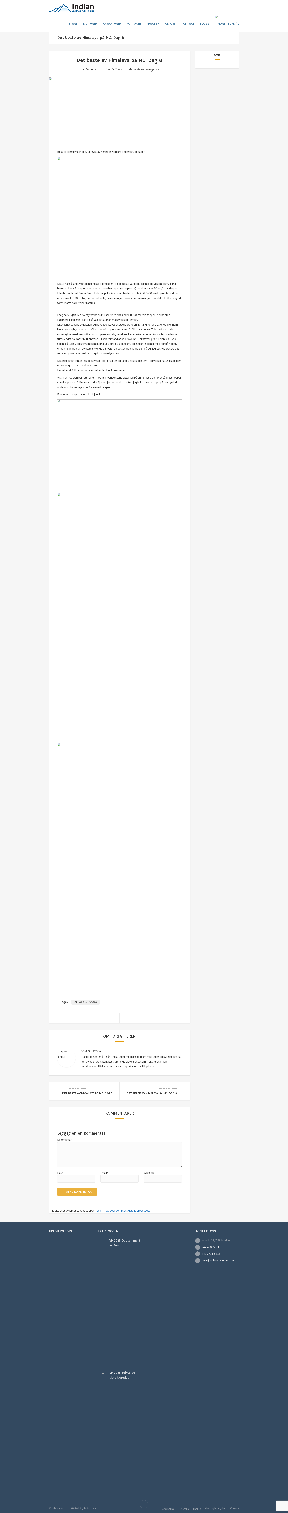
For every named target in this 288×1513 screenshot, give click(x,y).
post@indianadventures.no (218, 1260)
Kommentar (64, 1139)
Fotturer (134, 23)
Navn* (61, 1172)
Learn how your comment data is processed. (123, 1210)
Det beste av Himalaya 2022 (145, 69)
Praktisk (153, 23)
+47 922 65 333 (211, 1253)
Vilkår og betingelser (215, 1508)
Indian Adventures (61, 1508)
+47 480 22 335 (211, 1247)
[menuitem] (227, 24)
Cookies (234, 1508)
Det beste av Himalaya (85, 1002)
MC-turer (90, 23)
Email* (104, 1172)
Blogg (205, 23)
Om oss (170, 23)
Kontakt (188, 23)
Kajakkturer (112, 23)
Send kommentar (79, 1191)
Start (73, 23)
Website (149, 1172)
